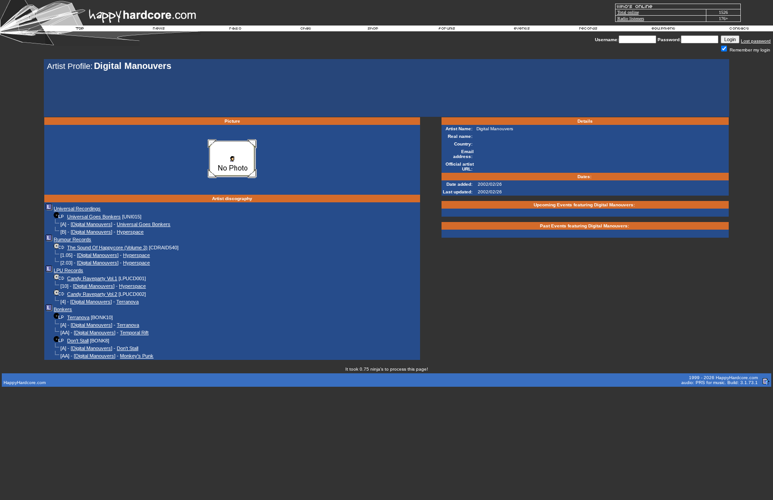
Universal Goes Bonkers (94, 216)
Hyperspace (130, 232)
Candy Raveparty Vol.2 (92, 294)
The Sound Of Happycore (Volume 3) (107, 247)
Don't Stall (78, 340)
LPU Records (68, 270)
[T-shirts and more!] (372, 29)
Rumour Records (72, 239)
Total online (628, 12)
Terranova (127, 301)
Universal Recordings (77, 208)
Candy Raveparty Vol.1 (92, 278)
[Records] (588, 29)
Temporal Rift (134, 332)
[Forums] (447, 29)
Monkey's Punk (136, 356)
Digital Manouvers (91, 224)
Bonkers (63, 309)
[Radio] (236, 29)
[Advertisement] (386, 95)
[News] (158, 29)
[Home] (80, 29)
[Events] (521, 29)
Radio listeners (630, 18)
